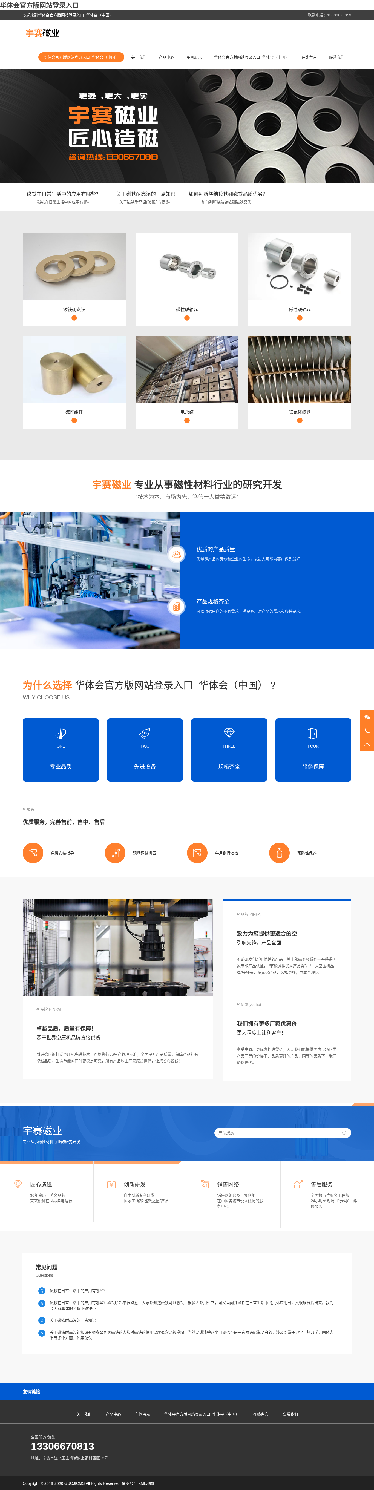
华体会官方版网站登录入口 (39, 5)
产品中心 (166, 57)
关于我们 (138, 57)
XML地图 (146, 1483)
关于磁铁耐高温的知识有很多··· (145, 202)
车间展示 (194, 57)
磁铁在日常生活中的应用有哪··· (63, 202)
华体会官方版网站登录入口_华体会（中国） (81, 57)
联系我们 (336, 57)
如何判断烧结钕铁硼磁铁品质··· (228, 202)
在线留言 (309, 57)
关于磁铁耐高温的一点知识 (146, 193)
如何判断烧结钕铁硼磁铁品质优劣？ (228, 193)
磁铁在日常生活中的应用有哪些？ (64, 193)
